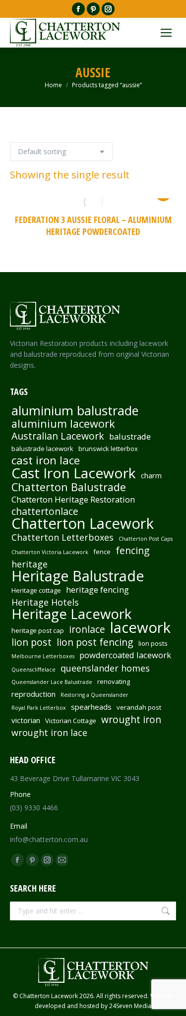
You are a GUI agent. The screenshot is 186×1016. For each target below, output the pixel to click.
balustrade (130, 436)
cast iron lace (45, 460)
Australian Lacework (57, 436)
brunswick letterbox (108, 448)
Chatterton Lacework (82, 523)
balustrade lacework (42, 448)
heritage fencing (97, 589)
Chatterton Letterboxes (62, 537)
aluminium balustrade (74, 410)
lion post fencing (95, 642)
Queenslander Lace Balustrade (51, 681)
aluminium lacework (63, 423)
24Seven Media (130, 1006)
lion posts (153, 643)
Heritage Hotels (45, 602)
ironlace (87, 629)
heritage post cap (37, 630)
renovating (113, 681)
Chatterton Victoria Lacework (49, 552)
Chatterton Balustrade (68, 487)
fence (102, 551)
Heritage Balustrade (77, 575)
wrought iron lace (49, 732)
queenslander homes (105, 668)
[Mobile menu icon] (166, 33)
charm (151, 475)
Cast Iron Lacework (73, 472)
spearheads (91, 707)
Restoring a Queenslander (94, 694)
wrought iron (131, 719)
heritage (29, 564)
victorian (25, 720)
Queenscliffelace (33, 669)
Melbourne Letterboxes (42, 656)
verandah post (139, 707)
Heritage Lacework (71, 614)
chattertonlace (44, 511)
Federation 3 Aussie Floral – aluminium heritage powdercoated (93, 225)
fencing (133, 550)
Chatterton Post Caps (146, 538)
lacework (140, 627)
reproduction (33, 694)
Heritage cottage (36, 590)
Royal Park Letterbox (38, 707)
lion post (31, 642)
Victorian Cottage (70, 720)
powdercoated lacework (125, 655)
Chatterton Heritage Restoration (73, 499)
